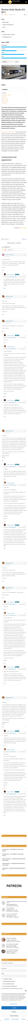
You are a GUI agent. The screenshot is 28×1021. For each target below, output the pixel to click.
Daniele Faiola (5, 854)
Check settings (14, 1015)
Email (2, 973)
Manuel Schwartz (6, 863)
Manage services (13, 1003)
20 (26, 14)
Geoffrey (5, 14)
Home (2, 6)
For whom (6, 101)
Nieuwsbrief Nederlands (9, 981)
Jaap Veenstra (10, 274)
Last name (3, 968)
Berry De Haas (11, 941)
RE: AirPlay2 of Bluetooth (12, 944)
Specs (17, 62)
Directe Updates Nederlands (10, 986)
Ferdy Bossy (5, 868)
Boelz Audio (12, 132)
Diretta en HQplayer (11, 938)
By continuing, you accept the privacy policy (11, 988)
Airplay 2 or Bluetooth (12, 914)
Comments (4, 102)
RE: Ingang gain (10, 908)
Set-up (5, 97)
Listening (5, 99)
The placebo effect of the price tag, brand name (16, 902)
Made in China (7, 95)
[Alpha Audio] (14, 2)
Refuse (14, 1011)
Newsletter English (7, 979)
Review (5, 62)
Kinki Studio (4, 132)
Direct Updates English (8, 983)
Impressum (23, 1019)
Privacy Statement (15, 1019)
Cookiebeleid (6, 1019)
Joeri (9, 953)
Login (24, 239)
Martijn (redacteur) (6, 858)
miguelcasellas (9, 296)
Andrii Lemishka (9, 254)
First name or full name (7, 963)
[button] (26, 990)
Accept (14, 1007)
